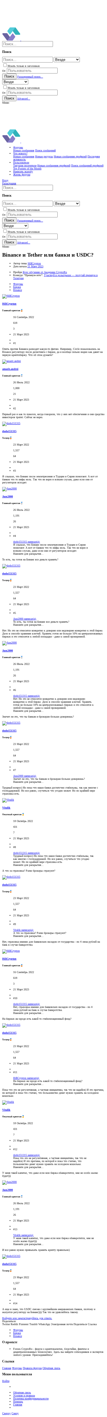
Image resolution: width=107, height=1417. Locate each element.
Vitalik (6, 807)
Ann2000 (7, 496)
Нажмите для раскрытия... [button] (28, 553)
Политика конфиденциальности (31, 1398)
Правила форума (32, 1368)
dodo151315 (9, 431)
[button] (5, 102)
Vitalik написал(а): (23, 929)
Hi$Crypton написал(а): (26, 1077)
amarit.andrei (10, 368)
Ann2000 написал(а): (24, 618)
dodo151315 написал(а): (26, 541)
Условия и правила (24, 1395)
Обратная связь (51, 1368)
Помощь (18, 1401)
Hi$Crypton (34, 263)
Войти (5, 1380)
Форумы (17, 1368)
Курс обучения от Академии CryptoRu (45, 272)
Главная (6, 1368)
